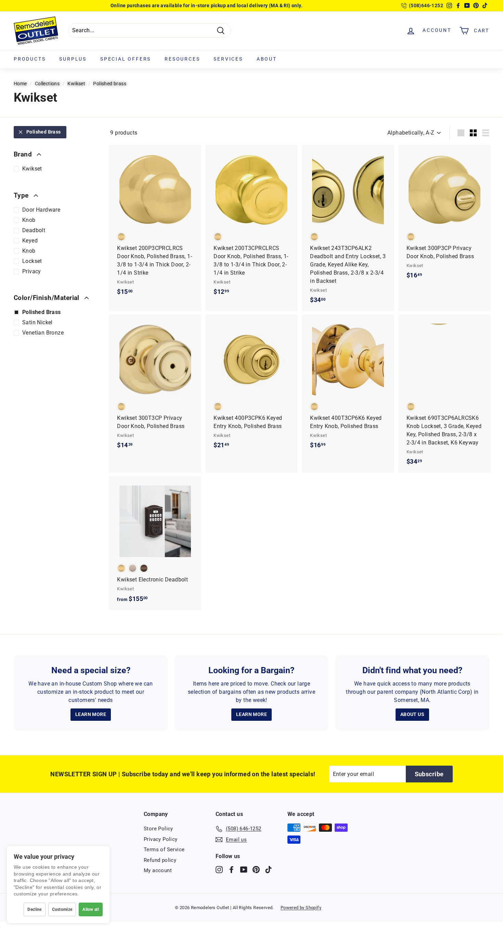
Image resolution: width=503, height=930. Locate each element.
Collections (47, 83)
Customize (62, 909)
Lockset (32, 261)
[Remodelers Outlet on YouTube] (243, 870)
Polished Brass (43, 132)
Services (228, 59)
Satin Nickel (37, 322)
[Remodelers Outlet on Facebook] (231, 870)
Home (20, 83)
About (267, 59)
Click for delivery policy (224, 7)
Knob (29, 220)
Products (30, 59)
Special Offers (125, 59)
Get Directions (178, 7)
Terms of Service (164, 849)
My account (158, 870)
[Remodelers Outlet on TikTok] (268, 870)
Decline (34, 909)
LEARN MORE (90, 714)
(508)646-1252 (426, 5)
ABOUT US (412, 714)
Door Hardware (41, 209)
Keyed (30, 240)
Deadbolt (33, 230)
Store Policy (158, 829)
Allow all (90, 909)
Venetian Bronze (43, 332)
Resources (182, 59)
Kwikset (76, 83)
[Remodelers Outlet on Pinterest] (256, 870)
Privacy (31, 271)
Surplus (73, 59)
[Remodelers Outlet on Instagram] (219, 870)
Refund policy (160, 860)
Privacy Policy (161, 839)
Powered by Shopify (301, 907)
